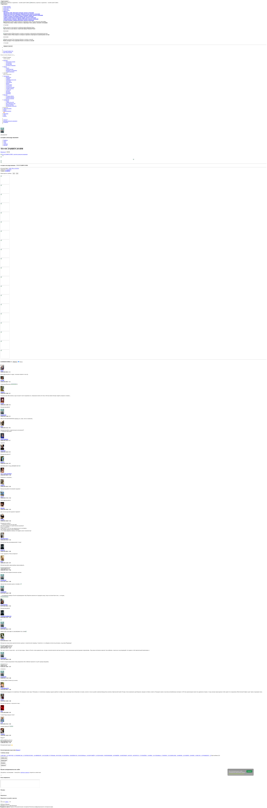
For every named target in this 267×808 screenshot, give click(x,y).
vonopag (3, 734)
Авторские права (49, 806)
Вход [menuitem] (4, 52)
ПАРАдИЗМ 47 (101, 755)
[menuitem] (12, 51)
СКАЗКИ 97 (47, 755)
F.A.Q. (6, 805)
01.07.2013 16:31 (4, 581)
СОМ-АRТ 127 (5, 755)
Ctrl (13, 173)
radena (2, 699)
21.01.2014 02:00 (4, 712)
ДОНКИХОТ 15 (207, 755)
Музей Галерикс (7, 58)
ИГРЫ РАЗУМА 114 (30, 755)
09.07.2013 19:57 (4, 647)
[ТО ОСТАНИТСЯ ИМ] (14, 154)
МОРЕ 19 (194, 755)
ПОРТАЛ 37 (137, 755)
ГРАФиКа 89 (54, 755)
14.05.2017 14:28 (4, 735)
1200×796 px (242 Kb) (14, 168)
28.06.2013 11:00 (4, 393)
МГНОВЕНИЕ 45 (109, 755)
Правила (12, 806)
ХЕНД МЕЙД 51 (92, 755)
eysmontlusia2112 (5, 688)
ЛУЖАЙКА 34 (145, 755)
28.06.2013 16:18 (4, 452)
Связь (4, 142)
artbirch (2, 485)
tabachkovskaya (4, 538)
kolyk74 (2, 462)
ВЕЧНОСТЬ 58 (75, 755)
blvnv (2, 426)
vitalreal (2, 392)
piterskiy (3, 508)
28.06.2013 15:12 (4, 427)
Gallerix (6, 801)
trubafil (2, 380)
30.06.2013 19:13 (4, 570)
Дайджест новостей (8, 46)
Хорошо (249, 771)
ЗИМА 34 (151, 755)
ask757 (2, 496)
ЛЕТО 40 (131, 755)
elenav (2, 370)
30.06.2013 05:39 (4, 539)
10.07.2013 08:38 (4, 659)
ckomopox (3, 450)
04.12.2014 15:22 (4, 724)
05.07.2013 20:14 (4, 629)
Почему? (18, 750)
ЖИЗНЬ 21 (181, 755)
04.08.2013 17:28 (4, 678)
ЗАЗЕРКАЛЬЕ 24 (173, 755)
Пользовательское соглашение (22, 806)
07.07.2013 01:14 (4, 640)
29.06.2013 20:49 (4, 520)
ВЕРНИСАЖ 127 (20, 755)
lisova (2, 561)
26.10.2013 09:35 (4, 689)
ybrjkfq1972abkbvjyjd (6, 616)
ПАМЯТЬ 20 (187, 755)
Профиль (5, 140)
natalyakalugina (4, 439)
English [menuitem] (9, 51)
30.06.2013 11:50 (4, 562)
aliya (2, 711)
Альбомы (5, 144)
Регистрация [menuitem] (9, 52)
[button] (7, 6)
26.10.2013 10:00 (4, 701)
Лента (4, 141)
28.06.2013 (8, 169)
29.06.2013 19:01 (4, 509)
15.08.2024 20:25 (4, 742)
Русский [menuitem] (5, 51)
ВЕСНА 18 (200, 755)
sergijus (2, 519)
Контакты (14, 805)
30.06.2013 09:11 (4, 551)
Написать (15, 361)
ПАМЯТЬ (7, 171)
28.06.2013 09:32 (4, 372)
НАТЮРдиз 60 (67, 755)
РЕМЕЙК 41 (117, 755)
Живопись (3, 152)
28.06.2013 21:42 (4, 463)
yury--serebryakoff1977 (6, 473)
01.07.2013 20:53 (4, 606)
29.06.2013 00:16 (4, 475)
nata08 (2, 403)
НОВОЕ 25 (166, 755)
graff (2, 722)
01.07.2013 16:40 (4, 593)
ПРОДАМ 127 (12, 755)
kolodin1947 (3, 415)
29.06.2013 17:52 (4, 498)
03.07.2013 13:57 (4, 617)
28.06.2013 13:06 (4, 416)
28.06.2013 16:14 (4, 440)
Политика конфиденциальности (37, 806)
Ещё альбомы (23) (215, 755)
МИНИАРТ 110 (40, 755)
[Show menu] (9, 1)
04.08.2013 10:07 (4, 666)
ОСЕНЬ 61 (61, 755)
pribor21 (3, 550)
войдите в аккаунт (25, 772)
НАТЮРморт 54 (84, 755)
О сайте (10, 805)
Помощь (3, 805)
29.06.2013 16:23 (4, 486)
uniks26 (2, 639)
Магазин (5, 145)
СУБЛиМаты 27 (158, 755)
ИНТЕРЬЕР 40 (125, 755)
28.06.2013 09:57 (4, 381)
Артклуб (7, 73)
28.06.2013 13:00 (4, 404)
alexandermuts (4, 604)
